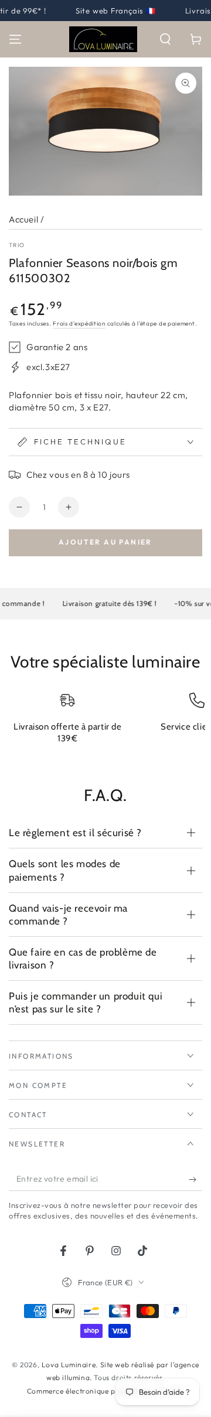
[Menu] (15, 39)
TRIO (17, 245)
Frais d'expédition (79, 323)
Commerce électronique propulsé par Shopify (105, 1391)
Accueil (23, 219)
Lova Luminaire (69, 1364)
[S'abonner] (195, 1179)
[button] (165, 39)
